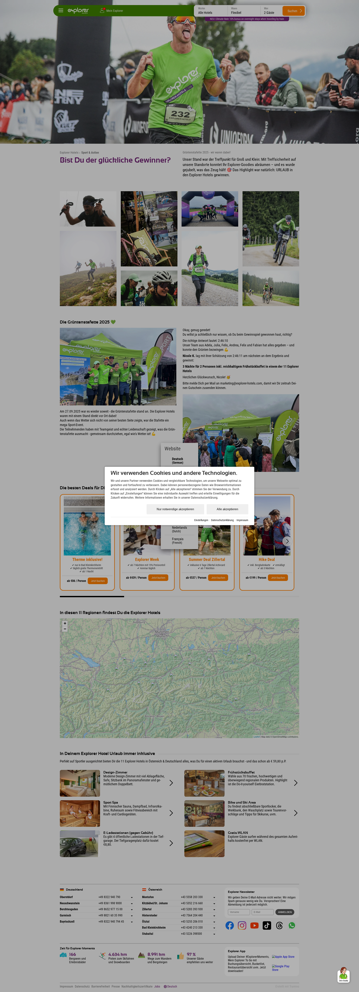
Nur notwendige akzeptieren (175, 509)
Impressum (242, 520)
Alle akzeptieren (227, 509)
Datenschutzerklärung (222, 520)
